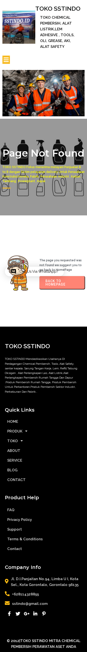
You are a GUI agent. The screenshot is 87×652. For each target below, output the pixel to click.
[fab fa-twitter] (18, 614)
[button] (34, 271)
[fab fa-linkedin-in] (35, 614)
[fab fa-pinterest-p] (44, 614)
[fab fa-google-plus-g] (26, 614)
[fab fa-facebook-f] (9, 614)
